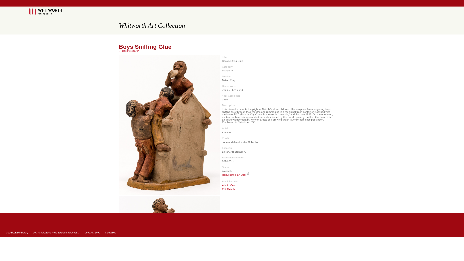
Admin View (228, 185)
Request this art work (234, 174)
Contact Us (110, 232)
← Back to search (129, 50)
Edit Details (228, 189)
